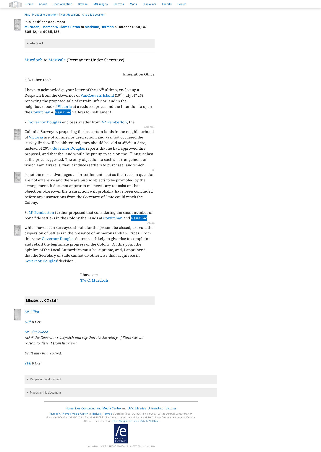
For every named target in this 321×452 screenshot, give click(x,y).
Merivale (57, 60)
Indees (119, 4)
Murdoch (34, 60)
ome (29, 4)
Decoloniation (62, 4)
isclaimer (149, 4)
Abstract (36, 43)
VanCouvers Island (97, 95)
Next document (70, 14)
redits (167, 4)
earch (182, 4)
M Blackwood (36, 332)
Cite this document (93, 14)
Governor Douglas (45, 122)
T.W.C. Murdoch (94, 280)
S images (101, 4)
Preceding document (45, 14)
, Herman (99, 27)
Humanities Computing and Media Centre (93, 408)
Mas (133, 4)
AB (28, 322)
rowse (83, 4)
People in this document (45, 379)
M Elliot (32, 311)
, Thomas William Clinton (52, 27)
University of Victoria (161, 408)
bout (43, 4)
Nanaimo (63, 112)
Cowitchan (40, 112)
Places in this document (45, 392)
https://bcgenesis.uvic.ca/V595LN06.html (136, 421)
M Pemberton (114, 122)
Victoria (65, 106)
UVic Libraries (137, 408)
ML (27, 14)
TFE (28, 363)
